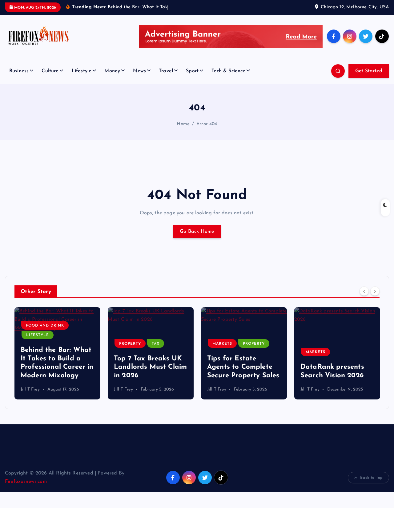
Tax (155, 344)
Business (19, 71)
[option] (57, 353)
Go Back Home (197, 231)
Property (130, 344)
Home (183, 124)
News (139, 71)
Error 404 (206, 124)
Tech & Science (228, 71)
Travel (166, 71)
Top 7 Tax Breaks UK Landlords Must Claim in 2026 (150, 367)
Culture (50, 71)
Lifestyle (81, 71)
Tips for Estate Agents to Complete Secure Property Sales (243, 367)
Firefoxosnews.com (26, 481)
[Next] (375, 291)
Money (112, 71)
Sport (192, 71)
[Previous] (364, 291)
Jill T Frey (30, 389)
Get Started (368, 71)
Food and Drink (45, 325)
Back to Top (371, 478)
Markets (222, 344)
